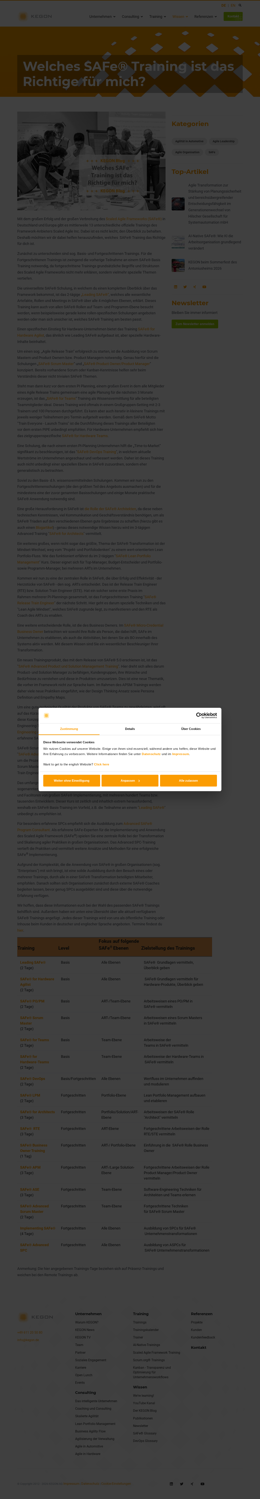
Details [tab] (130, 729)
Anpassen (128, 780)
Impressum (180, 754)
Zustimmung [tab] (69, 729)
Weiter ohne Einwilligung (71, 780)
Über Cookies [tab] (191, 729)
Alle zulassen (188, 780)
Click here (101, 764)
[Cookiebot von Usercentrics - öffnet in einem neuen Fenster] (199, 715)
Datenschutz (151, 754)
